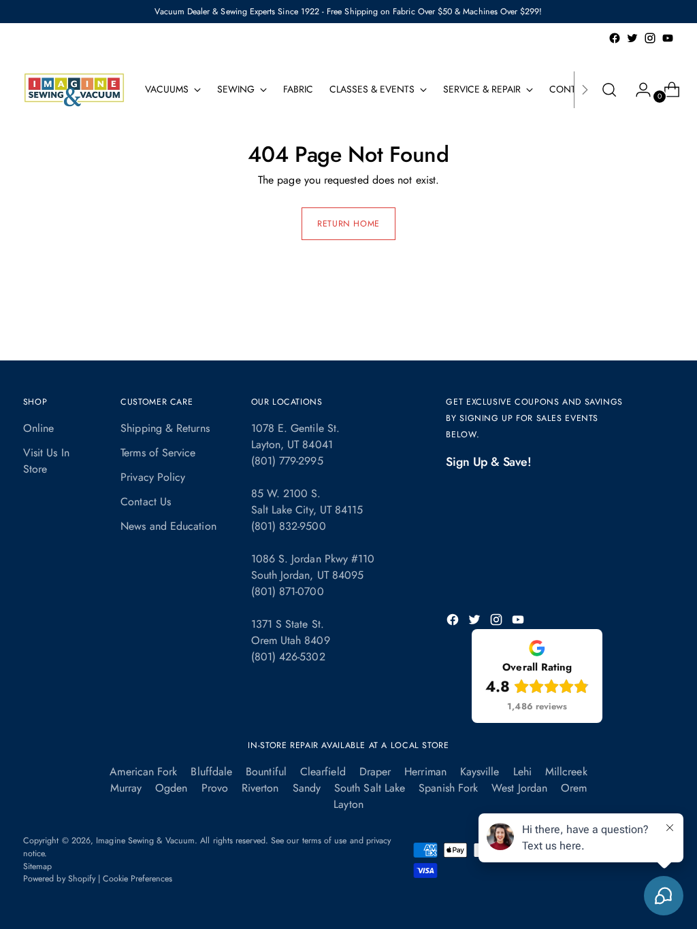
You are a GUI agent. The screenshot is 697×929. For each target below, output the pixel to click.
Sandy (307, 788)
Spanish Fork (448, 788)
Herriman (425, 771)
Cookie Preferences (137, 879)
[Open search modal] (609, 89)
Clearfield (323, 771)
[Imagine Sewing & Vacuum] (74, 89)
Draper (375, 771)
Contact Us (145, 501)
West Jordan (519, 788)
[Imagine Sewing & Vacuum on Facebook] (615, 38)
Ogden (171, 788)
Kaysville (480, 771)
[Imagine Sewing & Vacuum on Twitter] (632, 38)
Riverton (260, 788)
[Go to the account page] (637, 89)
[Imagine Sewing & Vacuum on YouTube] (668, 38)
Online (38, 428)
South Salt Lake (369, 788)
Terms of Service (157, 452)
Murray (126, 788)
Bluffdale (211, 771)
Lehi (522, 771)
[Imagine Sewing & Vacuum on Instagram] (650, 38)
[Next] (584, 89)
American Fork (143, 771)
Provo (214, 788)
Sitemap (37, 866)
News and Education (168, 526)
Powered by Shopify (59, 879)
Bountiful (266, 771)
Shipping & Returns (164, 428)
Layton (348, 804)
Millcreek (566, 771)
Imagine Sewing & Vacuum (145, 840)
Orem (574, 788)
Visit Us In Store (46, 461)
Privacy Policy (152, 477)
